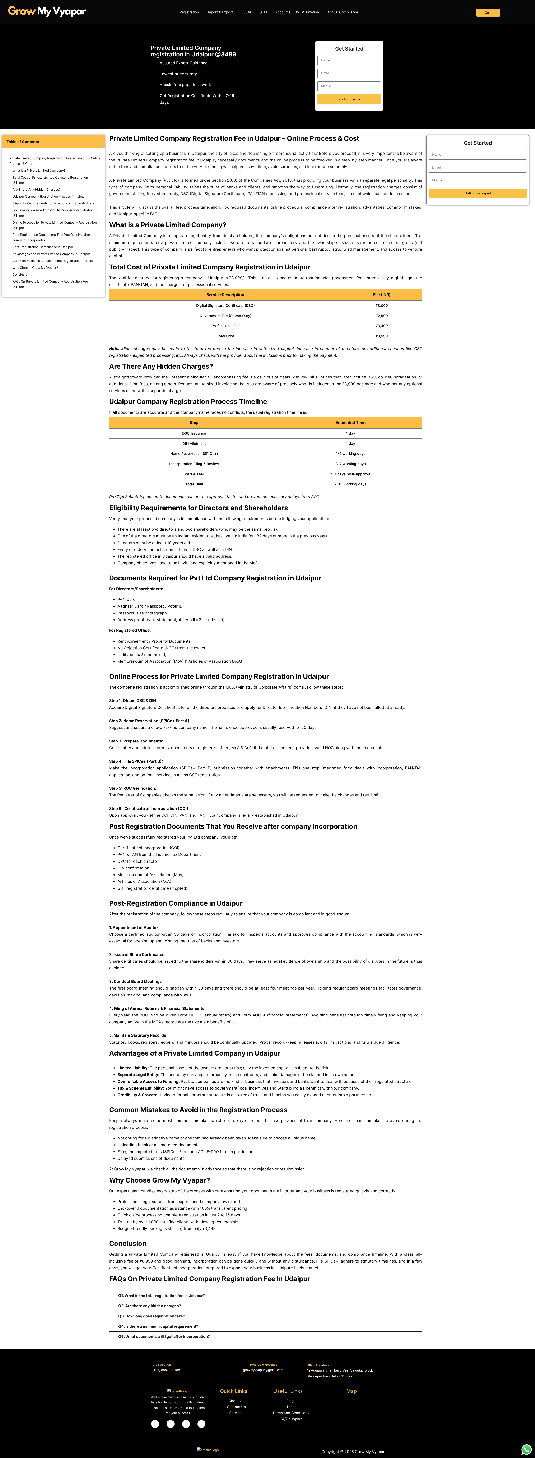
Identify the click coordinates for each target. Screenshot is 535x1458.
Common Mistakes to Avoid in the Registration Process (53, 261)
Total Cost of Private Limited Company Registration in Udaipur (52, 180)
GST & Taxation (306, 12)
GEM (263, 12)
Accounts (282, 12)
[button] (191, 12)
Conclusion (21, 275)
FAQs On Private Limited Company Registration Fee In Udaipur (52, 284)
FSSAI (246, 12)
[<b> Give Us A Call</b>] (155, 1358)
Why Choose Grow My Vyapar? (35, 268)
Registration (189, 12)
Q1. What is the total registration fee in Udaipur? (161, 1295)
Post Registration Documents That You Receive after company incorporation (51, 237)
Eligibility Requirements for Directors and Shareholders (53, 203)
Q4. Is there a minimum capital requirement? (158, 1326)
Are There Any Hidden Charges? (37, 190)
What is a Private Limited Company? (39, 171)
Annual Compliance (342, 12)
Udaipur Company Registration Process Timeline (49, 196)
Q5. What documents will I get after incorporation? (164, 1336)
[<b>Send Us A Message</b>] (263, 1358)
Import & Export (220, 12)
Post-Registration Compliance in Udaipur (43, 247)
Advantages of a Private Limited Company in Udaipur (51, 254)
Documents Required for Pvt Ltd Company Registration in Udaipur (55, 213)
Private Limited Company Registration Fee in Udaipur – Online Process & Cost (55, 161)
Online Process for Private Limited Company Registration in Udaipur (56, 225)
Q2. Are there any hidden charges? (149, 1306)
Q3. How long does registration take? (151, 1316)
